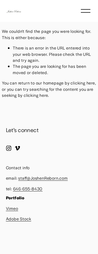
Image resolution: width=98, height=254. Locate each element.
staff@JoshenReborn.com (43, 178)
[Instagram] (8, 148)
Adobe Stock (18, 218)
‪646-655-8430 (28, 188)
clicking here (83, 83)
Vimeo (12, 208)
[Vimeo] (17, 148)
